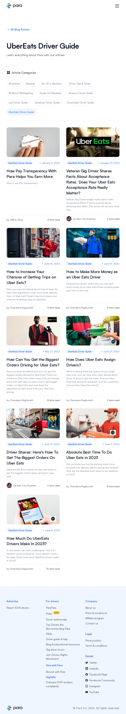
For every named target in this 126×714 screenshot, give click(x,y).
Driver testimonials (56, 619)
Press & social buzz (96, 613)
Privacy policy (93, 640)
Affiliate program (94, 618)
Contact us (91, 623)
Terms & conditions (96, 645)
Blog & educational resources (63, 644)
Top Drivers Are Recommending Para (58, 626)
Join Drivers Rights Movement (56, 656)
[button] (116, 6)
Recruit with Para (55, 671)
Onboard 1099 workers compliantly (59, 684)
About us (90, 607)
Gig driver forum (55, 649)
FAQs (49, 634)
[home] (14, 5)
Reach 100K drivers (18, 607)
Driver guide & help (57, 639)
